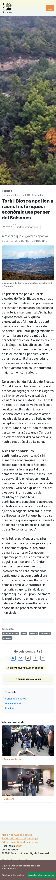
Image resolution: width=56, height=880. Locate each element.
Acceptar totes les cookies (41, 875)
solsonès (45, 634)
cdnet (18, 845)
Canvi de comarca (15, 698)
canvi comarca (10, 634)
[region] (28, 870)
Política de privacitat (14, 838)
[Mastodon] (28, 658)
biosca (33, 634)
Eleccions (8, 799)
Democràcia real (12, 759)
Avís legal (32, 838)
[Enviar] (42, 658)
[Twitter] (35, 658)
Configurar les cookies (13, 875)
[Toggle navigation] (50, 8)
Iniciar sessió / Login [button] (29, 679)
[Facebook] (13, 658)
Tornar (8, 226)
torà (24, 634)
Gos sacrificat (13, 703)
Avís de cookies (23, 834)
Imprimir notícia (29, 227)
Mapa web (7, 834)
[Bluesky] (20, 658)
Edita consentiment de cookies (20, 842)
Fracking (10, 708)
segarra (7, 638)
